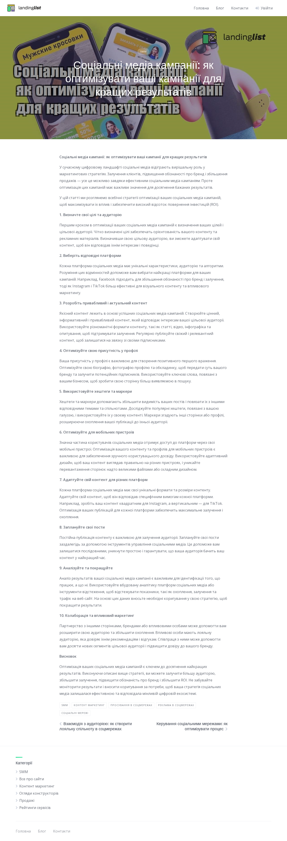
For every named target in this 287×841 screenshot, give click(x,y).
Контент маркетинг (36, 786)
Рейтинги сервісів (35, 807)
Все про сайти (31, 778)
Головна (201, 8)
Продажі (26, 800)
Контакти (239, 8)
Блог (220, 8)
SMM (143, 51)
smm (64, 705)
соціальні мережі (74, 713)
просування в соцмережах (131, 705)
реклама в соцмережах (176, 705)
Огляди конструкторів (39, 793)
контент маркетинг (89, 705)
